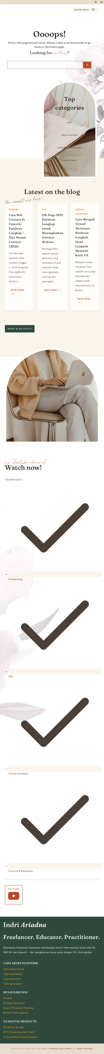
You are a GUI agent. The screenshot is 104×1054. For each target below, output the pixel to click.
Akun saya (81, 10)
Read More (20, 293)
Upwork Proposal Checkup (18, 1007)
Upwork (14, 209)
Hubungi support (12, 983)
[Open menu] (101, 2)
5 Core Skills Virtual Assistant (20, 1036)
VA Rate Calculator (14, 1003)
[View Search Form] (96, 2)
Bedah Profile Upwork (15, 1012)
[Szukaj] (87, 65)
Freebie (7, 998)
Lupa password (12, 978)
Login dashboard (12, 973)
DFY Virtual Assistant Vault (18, 1032)
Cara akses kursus (13, 969)
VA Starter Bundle (13, 1027)
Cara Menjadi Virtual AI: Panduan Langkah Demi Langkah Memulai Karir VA (85, 237)
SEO (44, 209)
